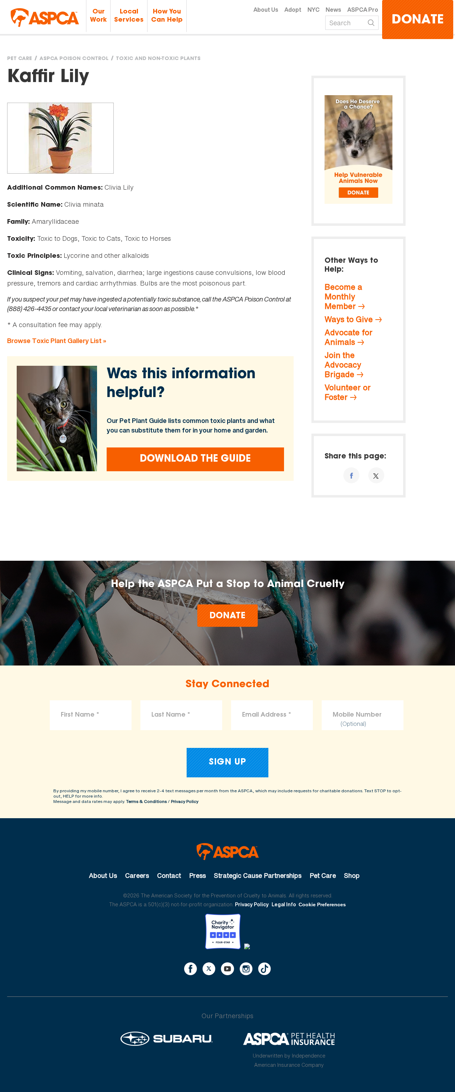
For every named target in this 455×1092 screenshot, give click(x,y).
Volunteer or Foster (348, 392)
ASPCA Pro (362, 9)
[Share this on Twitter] (376, 475)
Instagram (246, 968)
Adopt (292, 9)
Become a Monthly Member (343, 296)
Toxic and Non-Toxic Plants (158, 58)
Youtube (227, 968)
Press (197, 875)
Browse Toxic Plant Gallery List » (56, 340)
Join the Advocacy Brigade (343, 364)
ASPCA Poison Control (73, 58)
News (333, 9)
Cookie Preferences (322, 904)
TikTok (264, 968)
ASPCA (228, 851)
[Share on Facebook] (351, 475)
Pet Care (19, 58)
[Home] (45, 17)
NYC (313, 9)
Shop (352, 875)
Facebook (190, 968)
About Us (265, 9)
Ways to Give (349, 319)
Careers (137, 875)
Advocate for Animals (349, 337)
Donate (418, 20)
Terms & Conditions (146, 801)
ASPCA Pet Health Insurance (289, 1038)
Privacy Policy (184, 801)
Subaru (166, 1038)
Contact (169, 875)
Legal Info (284, 904)
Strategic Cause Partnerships (257, 875)
